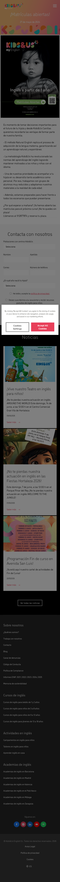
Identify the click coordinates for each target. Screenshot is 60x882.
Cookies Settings (17, 327)
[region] (30, 320)
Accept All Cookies (43, 327)
